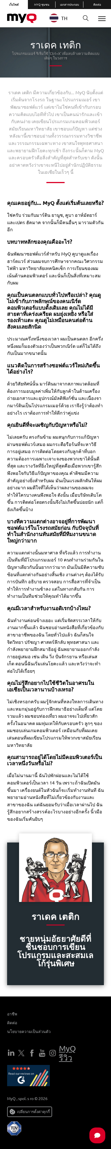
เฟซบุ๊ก (32, 1053)
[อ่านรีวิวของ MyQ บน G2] (28, 1076)
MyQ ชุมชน (41, 4)
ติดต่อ (12, 1022)
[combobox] (63, 18)
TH (64, 18)
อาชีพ (12, 1013)
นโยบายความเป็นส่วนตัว (29, 1031)
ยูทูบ (42, 1053)
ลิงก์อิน (11, 1053)
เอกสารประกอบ (69, 4)
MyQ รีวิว (67, 1053)
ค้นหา (85, 18)
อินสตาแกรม (53, 1053)
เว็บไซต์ (14, 4)
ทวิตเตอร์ (21, 1053)
